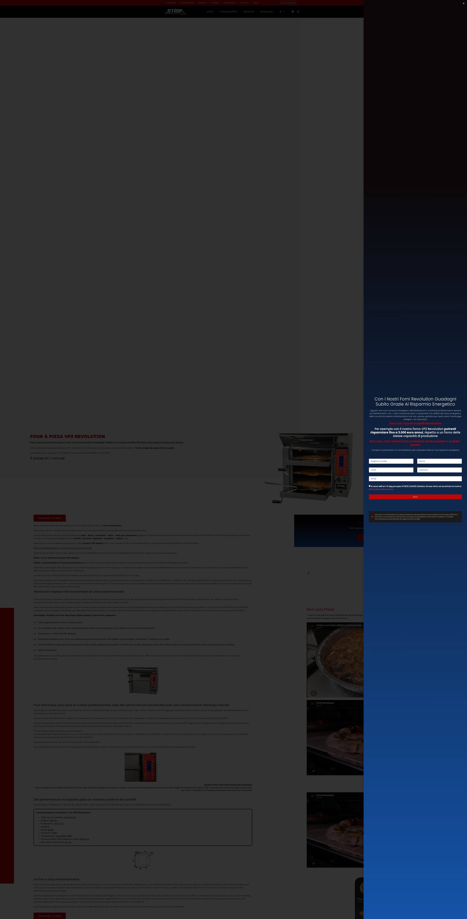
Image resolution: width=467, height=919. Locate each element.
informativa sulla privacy (381, 489)
